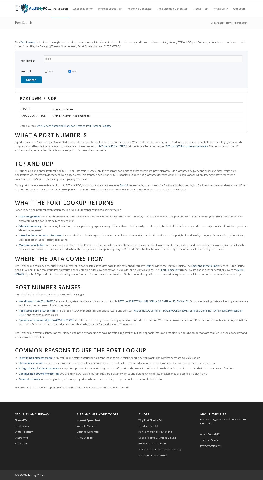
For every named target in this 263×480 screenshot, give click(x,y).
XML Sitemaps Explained (152, 455)
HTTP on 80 (124, 301)
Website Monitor (86, 426)
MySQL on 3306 (178, 310)
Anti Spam (21, 443)
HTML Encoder (85, 437)
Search (31, 80)
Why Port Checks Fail (150, 420)
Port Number (28, 60)
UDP (74, 71)
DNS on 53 (183, 301)
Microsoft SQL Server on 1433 (151, 310)
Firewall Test (22, 420)
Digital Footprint (24, 431)
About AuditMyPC (210, 434)
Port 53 (124, 185)
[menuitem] (60, 8)
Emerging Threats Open (205, 266)
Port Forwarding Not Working (155, 431)
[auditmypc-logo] (33, 8)
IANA (148, 266)
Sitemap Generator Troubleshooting (159, 449)
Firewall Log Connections (152, 443)
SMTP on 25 (169, 301)
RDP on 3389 (220, 310)
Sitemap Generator (88, 431)
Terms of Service (210, 440)
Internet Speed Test (88, 420)
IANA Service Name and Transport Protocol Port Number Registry (74, 125)
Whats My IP (22, 437)
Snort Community (170, 270)
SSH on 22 (155, 301)
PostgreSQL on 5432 (199, 310)
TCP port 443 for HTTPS (112, 146)
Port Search (23, 22)
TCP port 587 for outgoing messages (187, 146)
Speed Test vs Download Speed (157, 437)
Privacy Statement (210, 446)
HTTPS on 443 (140, 301)
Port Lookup (22, 426)
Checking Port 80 (148, 426)
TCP (51, 71)
